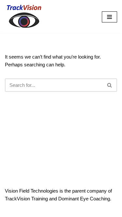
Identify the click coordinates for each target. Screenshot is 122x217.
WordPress (82, 210)
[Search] (109, 85)
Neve (33, 210)
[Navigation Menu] (109, 16)
